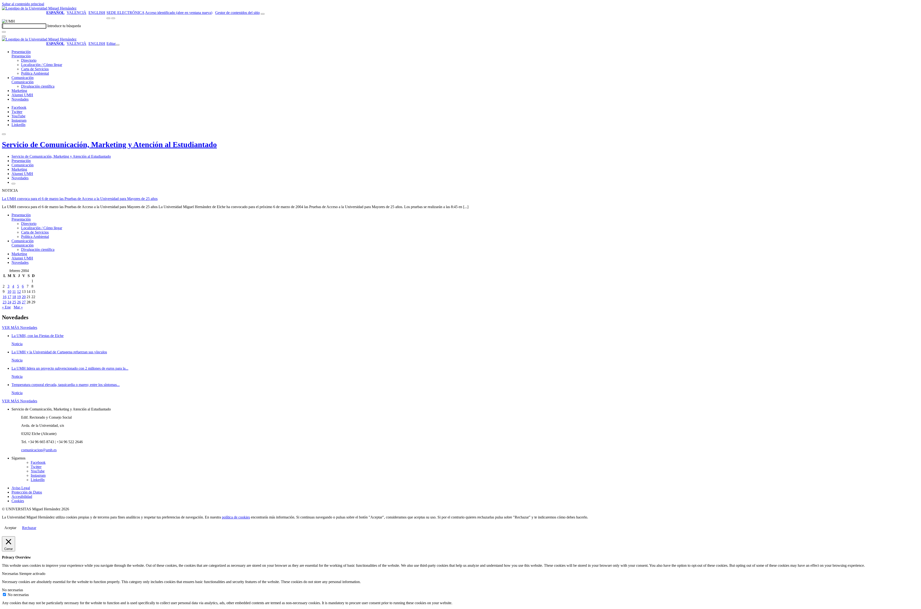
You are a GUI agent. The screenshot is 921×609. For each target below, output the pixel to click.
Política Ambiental (35, 73)
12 (19, 291)
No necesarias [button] (12, 590)
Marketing (19, 91)
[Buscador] (263, 14)
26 (19, 302)
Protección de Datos (27, 492)
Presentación (21, 52)
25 (14, 302)
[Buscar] (4, 32)
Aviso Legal (21, 488)
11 (14, 291)
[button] (21, 56)
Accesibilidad (22, 496)
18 (14, 297)
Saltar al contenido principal (23, 4)
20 (24, 297)
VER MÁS (19, 328)
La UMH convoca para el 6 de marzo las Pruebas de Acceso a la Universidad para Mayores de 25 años (80, 199)
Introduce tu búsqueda (64, 26)
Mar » (18, 307)
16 (4, 297)
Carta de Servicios (35, 69)
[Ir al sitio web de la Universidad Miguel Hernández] (39, 8)
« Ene (6, 307)
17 (9, 297)
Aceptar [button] (10, 528)
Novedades (20, 99)
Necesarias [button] (10, 574)
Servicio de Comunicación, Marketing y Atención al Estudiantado (109, 144)
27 (24, 302)
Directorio (28, 60)
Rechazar (29, 528)
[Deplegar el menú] (13, 183)
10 (9, 291)
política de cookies (236, 517)
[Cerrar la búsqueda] (4, 36)
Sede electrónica (125, 13)
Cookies (18, 501)
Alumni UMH (22, 95)
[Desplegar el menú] (113, 18)
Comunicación (23, 78)
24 (9, 302)
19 (19, 297)
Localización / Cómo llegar (41, 65)
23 (4, 302)
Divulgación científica (37, 86)
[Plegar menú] (117, 45)
